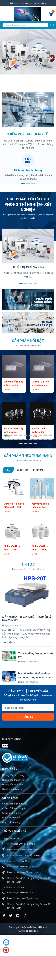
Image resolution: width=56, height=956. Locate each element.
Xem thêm (8, 642)
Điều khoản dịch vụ (12, 788)
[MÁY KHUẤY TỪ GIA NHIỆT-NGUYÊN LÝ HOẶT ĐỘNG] (28, 593)
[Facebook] (4, 915)
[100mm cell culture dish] (42, 413)
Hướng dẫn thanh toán (13, 779)
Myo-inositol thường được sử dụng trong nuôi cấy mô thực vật (35, 676)
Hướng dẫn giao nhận (13, 784)
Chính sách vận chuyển (14, 808)
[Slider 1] (28, 57)
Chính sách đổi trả (11, 812)
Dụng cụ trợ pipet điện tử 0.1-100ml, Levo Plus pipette (14, 507)
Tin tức (28, 564)
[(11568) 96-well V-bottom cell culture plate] (42, 366)
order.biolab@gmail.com (26, 849)
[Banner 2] (28, 322)
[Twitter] (10, 915)
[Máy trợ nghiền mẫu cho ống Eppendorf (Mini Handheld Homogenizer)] (42, 488)
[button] (23, 183)
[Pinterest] (17, 915)
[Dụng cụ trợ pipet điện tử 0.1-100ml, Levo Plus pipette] (14, 488)
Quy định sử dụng (11, 817)
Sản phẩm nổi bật (28, 340)
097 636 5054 (27, 843)
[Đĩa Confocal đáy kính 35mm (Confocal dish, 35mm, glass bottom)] (14, 413)
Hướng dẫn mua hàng (13, 774)
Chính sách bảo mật (12, 803)
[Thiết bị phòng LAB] (28, 245)
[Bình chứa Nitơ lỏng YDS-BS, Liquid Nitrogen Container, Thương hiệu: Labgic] (42, 531)
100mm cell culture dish (38, 430)
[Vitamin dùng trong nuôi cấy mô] (9, 656)
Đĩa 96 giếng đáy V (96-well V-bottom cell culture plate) (13, 386)
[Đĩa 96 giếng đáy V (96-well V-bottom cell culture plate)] (14, 366)
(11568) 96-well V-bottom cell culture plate (41, 385)
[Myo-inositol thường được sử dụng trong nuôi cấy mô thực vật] (9, 676)
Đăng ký (28, 716)
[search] (51, 25)
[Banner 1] (28, 298)
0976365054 (26, 866)
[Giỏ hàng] (51, 15)
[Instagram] (24, 915)
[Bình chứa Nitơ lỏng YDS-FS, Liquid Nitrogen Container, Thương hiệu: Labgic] (14, 531)
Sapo (35, 930)
